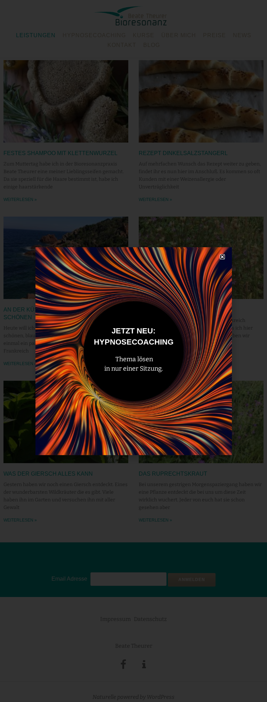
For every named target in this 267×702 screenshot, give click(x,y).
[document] (133, 351)
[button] (222, 256)
